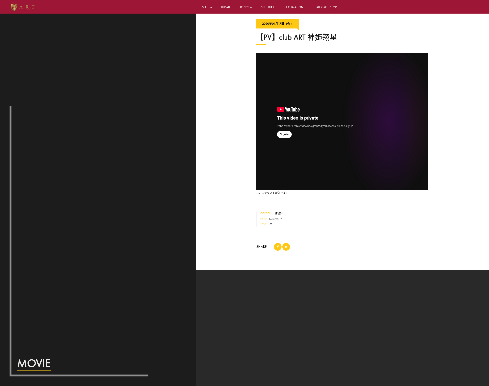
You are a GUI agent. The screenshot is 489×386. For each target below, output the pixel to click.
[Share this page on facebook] (278, 247)
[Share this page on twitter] (286, 247)
